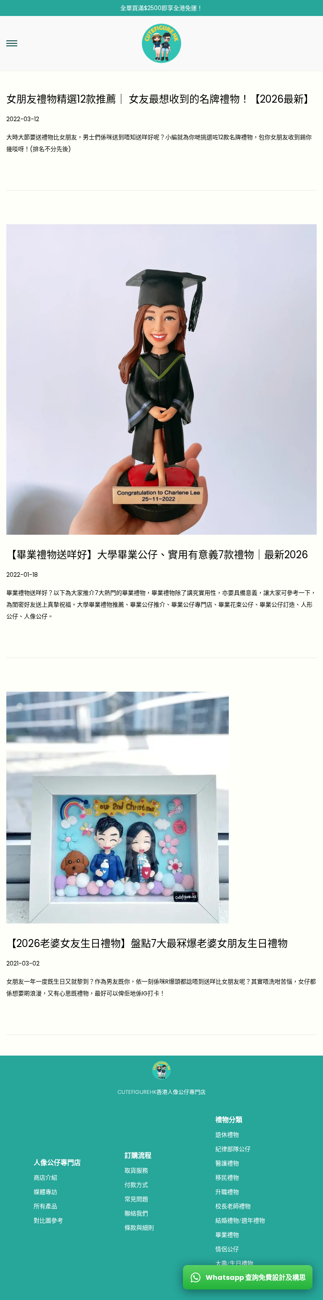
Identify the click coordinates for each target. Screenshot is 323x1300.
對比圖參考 (48, 1220)
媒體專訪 (45, 1192)
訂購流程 (137, 1155)
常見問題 (136, 1199)
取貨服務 (136, 1170)
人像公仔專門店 (57, 1163)
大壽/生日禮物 (234, 1263)
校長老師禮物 (233, 1206)
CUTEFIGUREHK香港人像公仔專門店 (161, 1092)
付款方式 (136, 1184)
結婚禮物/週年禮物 (240, 1220)
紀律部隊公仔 (233, 1149)
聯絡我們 (136, 1213)
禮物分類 (228, 1120)
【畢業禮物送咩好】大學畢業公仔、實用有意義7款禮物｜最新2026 (157, 555)
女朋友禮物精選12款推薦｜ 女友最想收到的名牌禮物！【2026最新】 (160, 99)
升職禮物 (227, 1192)
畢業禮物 (227, 1234)
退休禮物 (227, 1134)
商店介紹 (45, 1177)
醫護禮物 (227, 1163)
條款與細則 (139, 1227)
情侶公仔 (227, 1249)
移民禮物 (227, 1177)
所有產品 (45, 1206)
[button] (11, 43)
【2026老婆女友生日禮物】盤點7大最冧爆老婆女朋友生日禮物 (147, 943)
